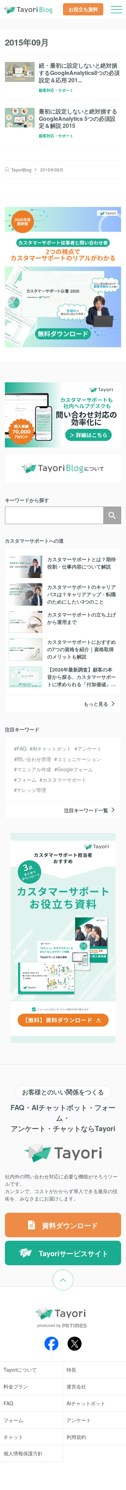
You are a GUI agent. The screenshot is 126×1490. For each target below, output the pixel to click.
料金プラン (16, 1386)
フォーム (26, 779)
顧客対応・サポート (56, 90)
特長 (71, 1369)
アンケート (89, 748)
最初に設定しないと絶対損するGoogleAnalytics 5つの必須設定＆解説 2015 (78, 118)
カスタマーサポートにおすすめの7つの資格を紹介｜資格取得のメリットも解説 (81, 649)
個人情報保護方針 (23, 1453)
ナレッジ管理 (31, 789)
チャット (13, 1436)
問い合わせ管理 (34, 759)
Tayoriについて (20, 1369)
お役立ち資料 (83, 9)
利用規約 (76, 1436)
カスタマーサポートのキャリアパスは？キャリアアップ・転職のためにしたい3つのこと (81, 594)
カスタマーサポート (64, 779)
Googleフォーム (75, 769)
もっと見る (96, 703)
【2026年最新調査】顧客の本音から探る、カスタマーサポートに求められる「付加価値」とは (81, 680)
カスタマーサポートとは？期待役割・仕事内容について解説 (81, 563)
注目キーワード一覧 (86, 810)
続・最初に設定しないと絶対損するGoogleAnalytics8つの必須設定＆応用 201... (79, 72)
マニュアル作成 (34, 769)
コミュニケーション (79, 759)
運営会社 (76, 1386)
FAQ (22, 748)
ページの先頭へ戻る (73, 1273)
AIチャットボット (52, 748)
